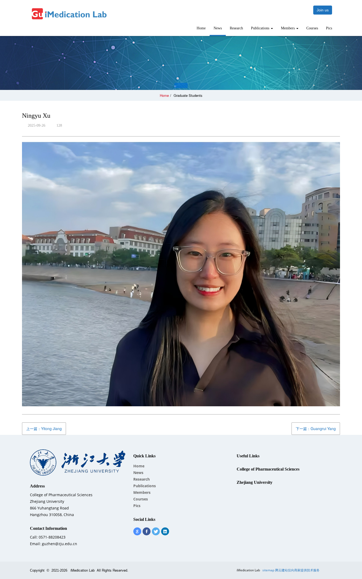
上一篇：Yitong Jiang (44, 428)
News (218, 28)
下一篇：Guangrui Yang (316, 428)
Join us (323, 10)
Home (201, 28)
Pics (329, 28)
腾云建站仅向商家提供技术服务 (297, 570)
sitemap (268, 570)
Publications (260, 28)
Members (288, 28)
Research (236, 28)
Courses (312, 28)
